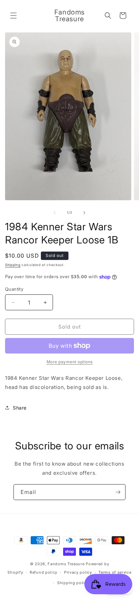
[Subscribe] (117, 492)
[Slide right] (84, 212)
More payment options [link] (70, 361)
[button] (13, 15)
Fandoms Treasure (66, 563)
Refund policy (43, 572)
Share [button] (20, 408)
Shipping (13, 265)
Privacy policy (78, 572)
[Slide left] (54, 212)
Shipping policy (73, 582)
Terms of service (115, 572)
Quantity (14, 289)
